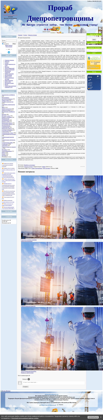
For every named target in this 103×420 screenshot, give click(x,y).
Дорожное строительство (8, 104)
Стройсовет (5, 144)
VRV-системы (46, 168)
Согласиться (93, 417)
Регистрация (9, 46)
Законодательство (6, 108)
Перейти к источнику (29, 165)
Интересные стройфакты (8, 111)
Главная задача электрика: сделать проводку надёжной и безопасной (7, 165)
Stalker (43, 166)
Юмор (3, 152)
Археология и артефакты (8, 94)
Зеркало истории (6, 110)
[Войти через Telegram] (9, 52)
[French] (48, 29)
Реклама (4, 155)
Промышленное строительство (6, 126)
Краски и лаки (5, 121)
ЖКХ (3, 107)
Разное (3, 154)
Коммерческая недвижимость (5, 119)
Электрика (4, 145)
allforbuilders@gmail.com (51, 394)
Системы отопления (7, 130)
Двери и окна (5, 100)
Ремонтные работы (7, 128)
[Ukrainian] (58, 29)
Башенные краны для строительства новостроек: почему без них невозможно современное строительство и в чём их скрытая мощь (8, 186)
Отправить (25, 386)
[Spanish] (54, 29)
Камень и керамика (7, 117)
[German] (51, 29)
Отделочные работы (7, 124)
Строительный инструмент (9, 134)
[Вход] (29, 379)
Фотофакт (4, 149)
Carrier (33, 168)
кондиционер (38, 168)
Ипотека (4, 114)
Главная (20, 35)
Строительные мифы (7, 142)
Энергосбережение (7, 151)
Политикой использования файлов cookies (24, 418)
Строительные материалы (8, 140)
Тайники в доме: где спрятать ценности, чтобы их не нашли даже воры (8, 169)
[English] (45, 29)
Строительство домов (7, 133)
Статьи (25, 35)
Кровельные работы (7, 123)
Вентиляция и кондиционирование (7, 98)
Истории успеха (6, 116)
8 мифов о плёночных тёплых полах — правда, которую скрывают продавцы (8, 180)
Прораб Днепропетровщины (60, 12)
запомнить (6, 43)
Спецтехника (5, 131)
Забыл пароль (8, 45)
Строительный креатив (8, 137)
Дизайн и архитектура (7, 101)
